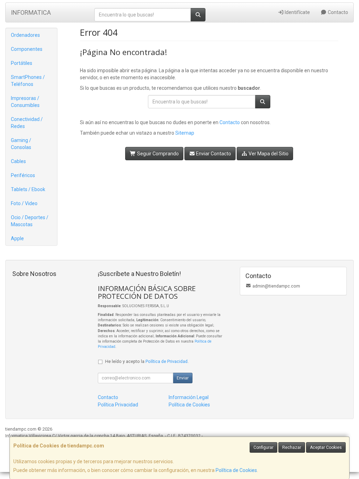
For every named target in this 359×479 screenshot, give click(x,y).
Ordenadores (25, 35)
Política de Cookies (236, 470)
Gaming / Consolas (21, 143)
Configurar (263, 447)
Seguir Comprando (157, 153)
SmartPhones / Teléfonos (28, 80)
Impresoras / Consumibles (25, 101)
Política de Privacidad (166, 361)
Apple (17, 238)
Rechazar (291, 447)
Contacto (337, 12)
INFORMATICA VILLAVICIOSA (31, 14)
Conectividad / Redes (27, 122)
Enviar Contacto (213, 153)
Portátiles (21, 63)
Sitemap (184, 133)
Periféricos (23, 175)
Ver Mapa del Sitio (268, 153)
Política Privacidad (118, 404)
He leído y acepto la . (147, 361)
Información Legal (189, 397)
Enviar (183, 378)
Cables (18, 161)
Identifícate (297, 12)
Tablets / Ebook (28, 189)
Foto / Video (24, 203)
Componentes (26, 49)
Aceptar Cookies (326, 447)
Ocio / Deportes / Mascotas (29, 221)
